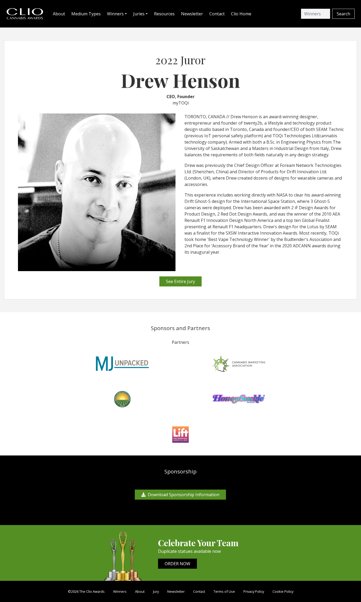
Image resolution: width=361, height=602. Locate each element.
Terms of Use (224, 591)
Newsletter (192, 14)
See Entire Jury (180, 281)
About (59, 14)
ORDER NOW (177, 564)
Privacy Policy (253, 591)
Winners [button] (115, 14)
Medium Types (86, 14)
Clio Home (241, 14)
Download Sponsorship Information (183, 495)
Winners (120, 591)
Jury (156, 591)
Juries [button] (139, 14)
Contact (217, 14)
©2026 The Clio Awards (86, 591)
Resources (164, 14)
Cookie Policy (282, 591)
